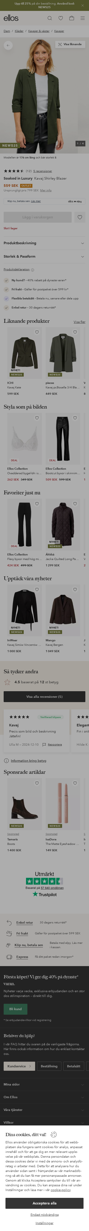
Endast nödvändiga (45, 1215)
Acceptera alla (45, 1203)
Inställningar (44, 1223)
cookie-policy (61, 1190)
